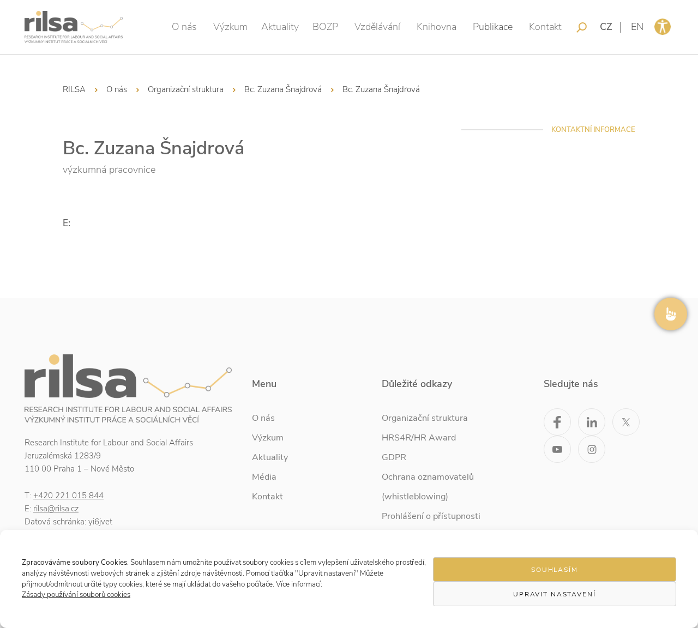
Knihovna (436, 26)
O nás (184, 26)
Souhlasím (554, 569)
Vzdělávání (377, 26)
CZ (606, 26)
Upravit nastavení (554, 594)
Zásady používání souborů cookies (76, 594)
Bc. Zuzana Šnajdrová (283, 89)
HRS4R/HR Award (419, 438)
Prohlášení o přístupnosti (431, 516)
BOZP (325, 26)
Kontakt (545, 26)
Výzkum (230, 26)
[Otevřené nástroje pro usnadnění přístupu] (662, 27)
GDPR (394, 457)
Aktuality (280, 26)
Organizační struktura (186, 89)
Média (264, 477)
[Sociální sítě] (670, 314)
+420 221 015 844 (68, 495)
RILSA (74, 89)
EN (637, 26)
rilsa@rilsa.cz (56, 508)
